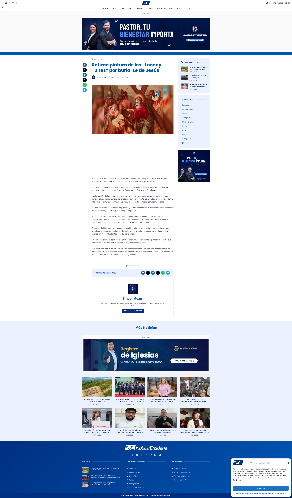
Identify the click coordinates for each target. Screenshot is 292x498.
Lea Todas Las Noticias (133, 311)
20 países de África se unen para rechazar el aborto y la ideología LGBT (198, 79)
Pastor (184, 126)
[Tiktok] (16, 3)
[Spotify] (160, 455)
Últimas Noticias (191, 62)
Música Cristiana (188, 122)
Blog (188, 8)
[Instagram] (13, 3)
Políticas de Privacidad (276, 493)
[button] (287, 463)
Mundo (171, 8)
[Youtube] (6, 3)
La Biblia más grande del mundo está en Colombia (198, 69)
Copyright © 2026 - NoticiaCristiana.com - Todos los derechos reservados (146, 495)
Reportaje (105, 8)
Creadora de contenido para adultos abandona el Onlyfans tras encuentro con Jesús (195, 432)
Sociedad (101, 59)
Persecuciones (126, 8)
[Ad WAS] (146, 370)
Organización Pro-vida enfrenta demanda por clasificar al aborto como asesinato (97, 432)
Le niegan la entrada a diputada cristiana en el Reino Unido (198, 86)
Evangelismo (139, 8)
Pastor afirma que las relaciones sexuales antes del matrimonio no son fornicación (130, 432)
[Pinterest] (155, 455)
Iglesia (114, 8)
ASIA (95, 59)
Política (180, 8)
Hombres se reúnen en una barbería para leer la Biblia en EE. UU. (195, 401)
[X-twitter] (10, 3)
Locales (150, 8)
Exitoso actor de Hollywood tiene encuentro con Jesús (162, 431)
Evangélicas (161, 8)
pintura (112, 181)
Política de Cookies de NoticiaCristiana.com (251, 493)
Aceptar (261, 488)
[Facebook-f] (3, 3)
